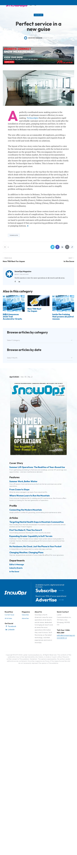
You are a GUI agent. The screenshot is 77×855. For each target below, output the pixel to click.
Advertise (46, 600)
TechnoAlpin (32, 118)
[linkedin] (19, 281)
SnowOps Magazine (23, 271)
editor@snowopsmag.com (66, 635)
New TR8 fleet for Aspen (34, 310)
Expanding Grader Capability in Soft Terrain (30, 536)
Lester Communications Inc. (32, 655)
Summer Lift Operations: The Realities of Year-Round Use (37, 467)
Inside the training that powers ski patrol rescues (63, 316)
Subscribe (46, 590)
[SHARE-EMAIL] (67, 247)
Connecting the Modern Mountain (25, 510)
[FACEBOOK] (57, 247)
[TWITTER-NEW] (52, 247)
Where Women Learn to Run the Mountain (29, 495)
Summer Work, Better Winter (23, 481)
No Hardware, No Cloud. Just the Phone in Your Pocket (35, 546)
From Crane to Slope (19, 489)
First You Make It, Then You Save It (25, 530)
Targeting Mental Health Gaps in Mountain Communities (36, 522)
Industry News (38, 14)
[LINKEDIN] (62, 247)
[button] (72, 247)
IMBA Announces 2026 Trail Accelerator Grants (12, 316)
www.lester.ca (62, 638)
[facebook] (15, 281)
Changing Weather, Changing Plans (26, 552)
